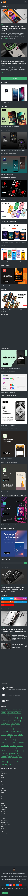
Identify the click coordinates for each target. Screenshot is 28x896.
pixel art (4, 756)
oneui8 (14, 750)
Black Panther (4, 820)
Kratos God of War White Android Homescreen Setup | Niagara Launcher (13, 630)
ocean (19, 748)
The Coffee (3, 814)
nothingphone (12, 748)
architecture (4, 715)
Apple (2, 792)
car (20, 717)
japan (8, 737)
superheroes (17, 759)
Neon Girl (3, 818)
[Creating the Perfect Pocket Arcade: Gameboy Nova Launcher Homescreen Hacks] (14, 50)
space (3, 759)
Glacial (2, 803)
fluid (13, 723)
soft (20, 756)
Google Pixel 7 (5, 731)
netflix (14, 742)
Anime (18, 712)
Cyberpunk (4, 720)
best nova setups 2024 (15, 715)
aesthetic (15, 709)
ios (15, 734)
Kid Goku (3, 826)
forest (17, 723)
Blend (2, 801)
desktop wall (17, 720)
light (13, 737)
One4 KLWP (4, 807)
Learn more (4, 889)
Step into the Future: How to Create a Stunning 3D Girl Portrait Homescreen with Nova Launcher (13, 29)
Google (2, 771)
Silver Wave (3, 790)
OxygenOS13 (5, 753)
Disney (23, 720)
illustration (10, 734)
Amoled (3, 712)
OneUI (3, 750)
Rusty (2, 788)
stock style (9, 759)
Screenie (15, 756)
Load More (14, 78)
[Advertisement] (14, 331)
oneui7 (9, 750)
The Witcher (4, 829)
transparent (11, 761)
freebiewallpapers (6, 726)
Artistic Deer (4, 833)
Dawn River (3, 786)
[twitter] (7, 885)
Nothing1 (13, 745)
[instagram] (10, 885)
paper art (12, 753)
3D (2, 709)
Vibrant (18, 761)
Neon (9, 742)
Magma (3, 779)
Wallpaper (4, 764)
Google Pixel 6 (18, 728)
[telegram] (17, 885)
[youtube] (20, 885)
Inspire (2, 784)
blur (16, 717)
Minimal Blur (4, 805)
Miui (14, 739)
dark (10, 720)
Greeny (2, 781)
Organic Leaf (4, 831)
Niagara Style (5, 745)
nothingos (4, 748)
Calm (2, 816)
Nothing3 (20, 745)
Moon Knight (4, 773)
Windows (11, 764)
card (24, 717)
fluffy (8, 723)
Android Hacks (11, 712)
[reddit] (14, 885)
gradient (13, 731)
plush (9, 756)
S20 (2, 794)
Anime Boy (3, 811)
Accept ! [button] (5, 892)
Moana (18, 739)
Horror (3, 734)
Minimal (4, 739)
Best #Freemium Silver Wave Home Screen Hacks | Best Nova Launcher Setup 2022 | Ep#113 (12, 589)
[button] (1, 2)
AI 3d (20, 709)
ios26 (3, 737)
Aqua (2, 775)
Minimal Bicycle (4, 822)
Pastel (18, 753)
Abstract (8, 709)
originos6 (20, 750)
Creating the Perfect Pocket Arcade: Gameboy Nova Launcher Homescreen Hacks (13, 63)
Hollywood (19, 731)
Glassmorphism (21, 726)
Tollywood (4, 761)
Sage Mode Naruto (5, 824)
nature (3, 742)
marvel (18, 737)
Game (13, 726)
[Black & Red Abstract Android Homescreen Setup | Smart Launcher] (6, 646)
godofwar (10, 728)
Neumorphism (21, 742)
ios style (20, 734)
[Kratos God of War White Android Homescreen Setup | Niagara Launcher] (14, 618)
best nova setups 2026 (7, 717)
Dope (3, 723)
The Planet (3, 809)
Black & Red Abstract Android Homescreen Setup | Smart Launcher (19, 646)
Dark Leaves (4, 796)
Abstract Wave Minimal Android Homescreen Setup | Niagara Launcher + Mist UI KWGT (19, 638)
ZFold (2, 777)
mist (9, 739)
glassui (3, 728)
